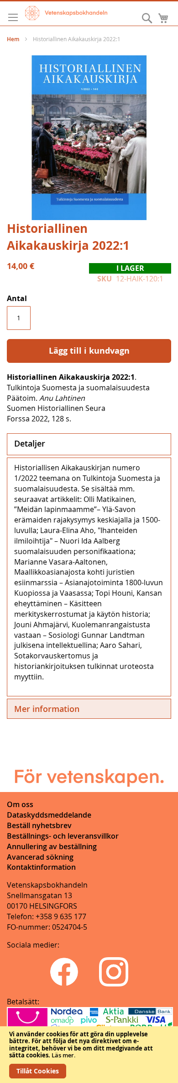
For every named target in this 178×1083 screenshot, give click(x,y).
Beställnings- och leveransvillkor (63, 836)
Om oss (20, 804)
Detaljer (29, 443)
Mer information (46, 708)
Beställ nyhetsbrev (39, 825)
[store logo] (66, 13)
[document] (89, 1054)
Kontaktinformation (41, 867)
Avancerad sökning (40, 857)
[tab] (89, 444)
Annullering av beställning (52, 846)
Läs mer (63, 1055)
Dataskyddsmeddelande (49, 815)
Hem (13, 39)
